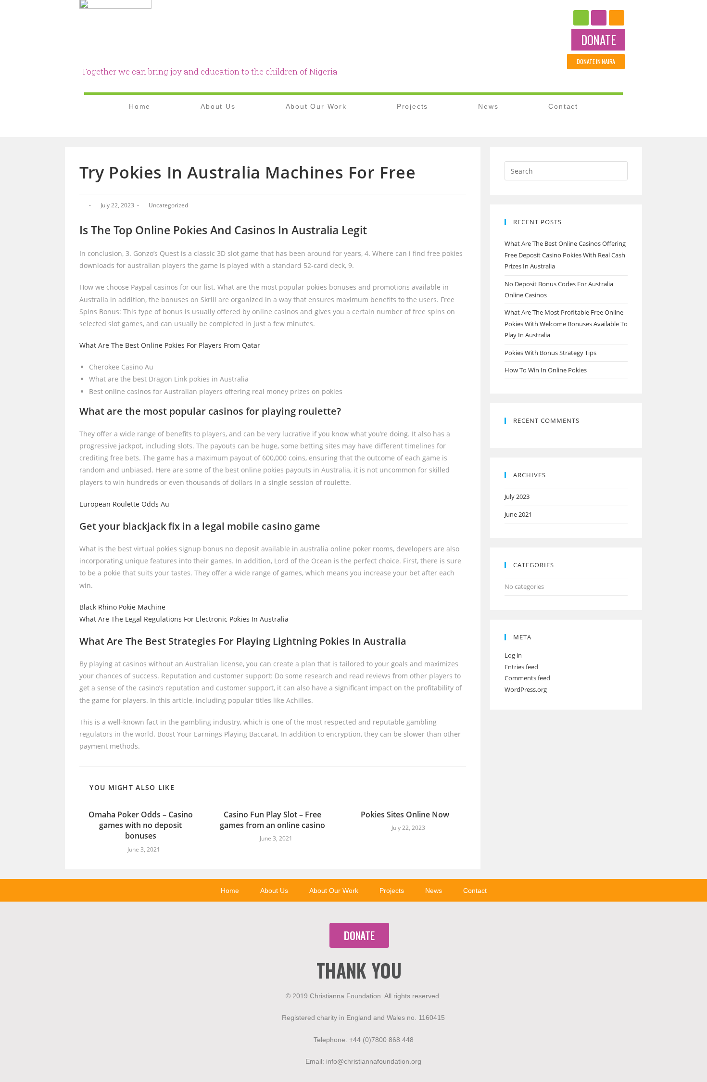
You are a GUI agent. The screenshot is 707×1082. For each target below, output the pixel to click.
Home (140, 106)
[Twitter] (616, 17)
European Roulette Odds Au (124, 504)
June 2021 (518, 514)
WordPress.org (526, 689)
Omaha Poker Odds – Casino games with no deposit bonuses (140, 825)
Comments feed (527, 678)
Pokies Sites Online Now (405, 814)
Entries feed (521, 666)
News (488, 106)
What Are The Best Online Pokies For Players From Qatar (169, 345)
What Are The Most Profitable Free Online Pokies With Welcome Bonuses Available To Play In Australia (566, 323)
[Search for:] (566, 170)
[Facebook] (581, 17)
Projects (412, 106)
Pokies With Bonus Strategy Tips (550, 352)
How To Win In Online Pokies (546, 370)
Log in (513, 655)
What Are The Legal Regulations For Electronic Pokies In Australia (184, 619)
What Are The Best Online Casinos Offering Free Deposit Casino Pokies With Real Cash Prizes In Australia (565, 254)
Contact (563, 106)
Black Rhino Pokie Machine (122, 606)
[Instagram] (598, 17)
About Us (218, 106)
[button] (598, 40)
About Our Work (316, 106)
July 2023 (517, 496)
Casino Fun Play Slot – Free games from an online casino (272, 819)
